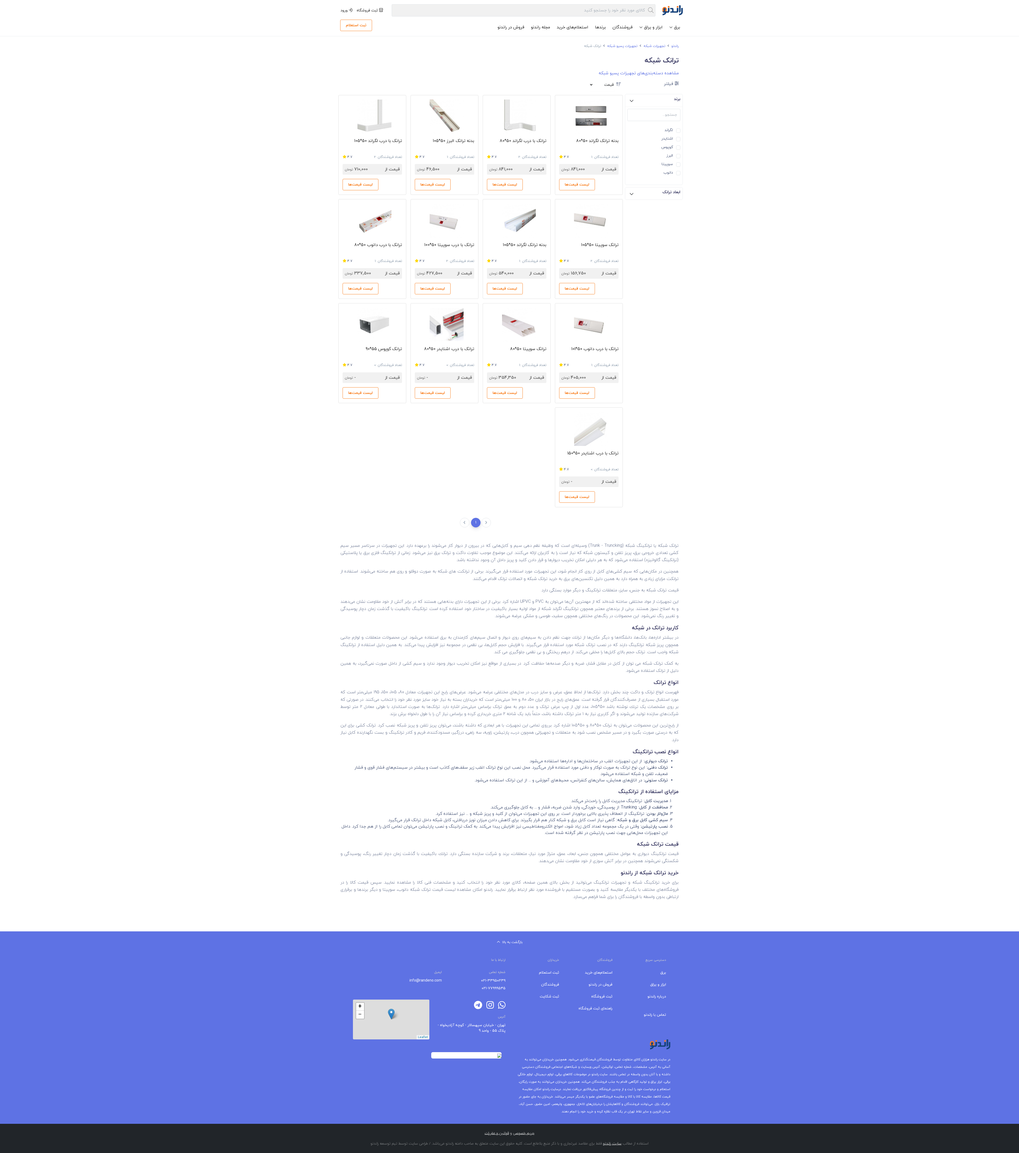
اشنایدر (667, 138)
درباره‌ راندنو (656, 996)
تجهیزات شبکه (653, 46)
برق (663, 972)
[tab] (654, 100)
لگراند (668, 130)
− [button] (360, 1015)
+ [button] (360, 1007)
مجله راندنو (540, 27)
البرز (669, 155)
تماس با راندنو (655, 1014)
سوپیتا (667, 164)
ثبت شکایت (549, 996)
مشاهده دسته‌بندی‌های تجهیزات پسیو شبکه (639, 73)
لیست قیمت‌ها (577, 184)
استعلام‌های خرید (572, 27)
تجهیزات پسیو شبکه (621, 46)
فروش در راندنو (511, 27)
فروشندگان (622, 27)
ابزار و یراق (658, 984)
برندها (600, 27)
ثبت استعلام (356, 25)
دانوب (668, 172)
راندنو (674, 46)
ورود (344, 10)
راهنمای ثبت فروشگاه (595, 1008)
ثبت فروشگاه (368, 10)
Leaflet (423, 1037)
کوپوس (667, 147)
